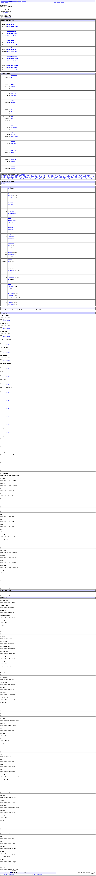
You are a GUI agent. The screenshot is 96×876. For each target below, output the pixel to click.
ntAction (9, 272)
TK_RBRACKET (70, 178)
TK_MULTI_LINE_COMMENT (62, 177)
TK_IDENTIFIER (76, 176)
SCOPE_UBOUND (13, 143)
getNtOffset (10, 222)
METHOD (12, 874)
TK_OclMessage (10, 178)
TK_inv (16, 177)
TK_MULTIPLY (70, 177)
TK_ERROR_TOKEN (51, 176)
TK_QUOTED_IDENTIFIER (58, 178)
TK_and (27, 175)
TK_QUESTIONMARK (49, 178)
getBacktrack (10, 202)
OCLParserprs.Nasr (11, 42)
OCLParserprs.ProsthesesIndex (13, 47)
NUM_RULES (13, 129)
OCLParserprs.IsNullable (12, 35)
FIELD (7, 874)
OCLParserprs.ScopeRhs (12, 56)
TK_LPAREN (51, 177)
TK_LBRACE (26, 177)
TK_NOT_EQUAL (80, 177)
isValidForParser (4, 175)
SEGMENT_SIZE (13, 161)
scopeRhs (12, 152)
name (12, 116)
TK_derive (6, 176)
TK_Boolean (50, 175)
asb (11, 77)
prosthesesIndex (14, 136)
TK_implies (85, 176)
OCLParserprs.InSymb (11, 31)
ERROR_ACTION (13, 93)
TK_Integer (3, 177)
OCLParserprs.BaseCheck (12, 28)
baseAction (13, 84)
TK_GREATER (62, 176)
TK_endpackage (34, 176)
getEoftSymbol (11, 204)
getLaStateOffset (11, 215)
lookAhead (10, 259)
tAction (9, 297)
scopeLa (12, 145)
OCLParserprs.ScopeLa (11, 49)
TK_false (57, 176)
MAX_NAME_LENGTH (14, 113)
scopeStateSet (14, 157)
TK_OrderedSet (25, 178)
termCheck (13, 168)
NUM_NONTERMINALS (14, 127)
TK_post (40, 178)
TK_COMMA (84, 175)
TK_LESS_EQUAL (41, 177)
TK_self (92, 178)
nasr (12, 120)
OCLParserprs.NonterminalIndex (13, 44)
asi (8, 190)
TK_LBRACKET (31, 177)
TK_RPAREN (88, 178)
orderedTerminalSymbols (20, 175)
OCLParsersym (5, 12)
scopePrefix (13, 150)
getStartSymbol (11, 243)
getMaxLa (9, 218)
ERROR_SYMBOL (13, 95)
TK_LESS (36, 177)
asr (11, 79)
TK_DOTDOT (20, 176)
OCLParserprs (3, 183)
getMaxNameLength (11, 220)
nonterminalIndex (11, 270)
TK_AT (35, 175)
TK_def (2, 176)
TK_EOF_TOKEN (40, 176)
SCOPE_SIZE (13, 141)
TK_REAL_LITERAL (81, 178)
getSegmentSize (11, 238)
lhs (11, 109)
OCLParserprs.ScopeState (12, 58)
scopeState (13, 154)
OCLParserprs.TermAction (12, 65)
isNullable (13, 104)
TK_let (46, 177)
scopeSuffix (13, 159)
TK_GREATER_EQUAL (68, 176)
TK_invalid (20, 177)
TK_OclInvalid (3, 178)
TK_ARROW (31, 175)
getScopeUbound (11, 236)
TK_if (81, 176)
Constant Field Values (6, 320)
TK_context (89, 175)
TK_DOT (15, 176)
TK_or (20, 178)
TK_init (92, 176)
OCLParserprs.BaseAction (12, 26)
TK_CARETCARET (61, 175)
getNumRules (10, 227)
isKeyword (13, 102)
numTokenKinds (11, 175)
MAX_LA (12, 111)
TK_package (31, 178)
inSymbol (9, 247)
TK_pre (43, 178)
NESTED (5, 874)
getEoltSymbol (11, 206)
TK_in (89, 176)
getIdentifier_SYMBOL (12, 213)
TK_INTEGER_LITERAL (10, 177)
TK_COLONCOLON (79, 175)
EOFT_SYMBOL (13, 88)
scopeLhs (9, 284)
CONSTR (9, 874)
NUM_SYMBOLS (13, 134)
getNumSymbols (11, 231)
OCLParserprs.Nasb (11, 40)
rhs (11, 138)
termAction (13, 166)
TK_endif (28, 176)
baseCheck (13, 86)
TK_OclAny (90, 177)
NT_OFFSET (13, 125)
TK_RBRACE (65, 178)
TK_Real (75, 178)
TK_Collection (67, 175)
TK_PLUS (36, 178)
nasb (12, 118)
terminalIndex (14, 170)
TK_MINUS (55, 177)
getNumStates (10, 229)
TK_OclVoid (16, 178)
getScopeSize (10, 234)
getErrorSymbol (11, 211)
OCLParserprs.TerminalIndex (13, 69)
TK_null (85, 177)
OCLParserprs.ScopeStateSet (13, 60)
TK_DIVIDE (11, 176)
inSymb (12, 100)
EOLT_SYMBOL (13, 91)
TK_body (45, 175)
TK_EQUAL (45, 176)
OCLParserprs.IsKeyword (12, 33)
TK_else (24, 176)
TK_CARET (55, 175)
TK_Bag (38, 175)
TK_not (75, 177)
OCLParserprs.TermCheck (12, 67)
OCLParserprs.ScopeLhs (12, 51)
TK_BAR (42, 175)
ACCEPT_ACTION (14, 75)
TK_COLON (73, 175)
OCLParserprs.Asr (10, 24)
